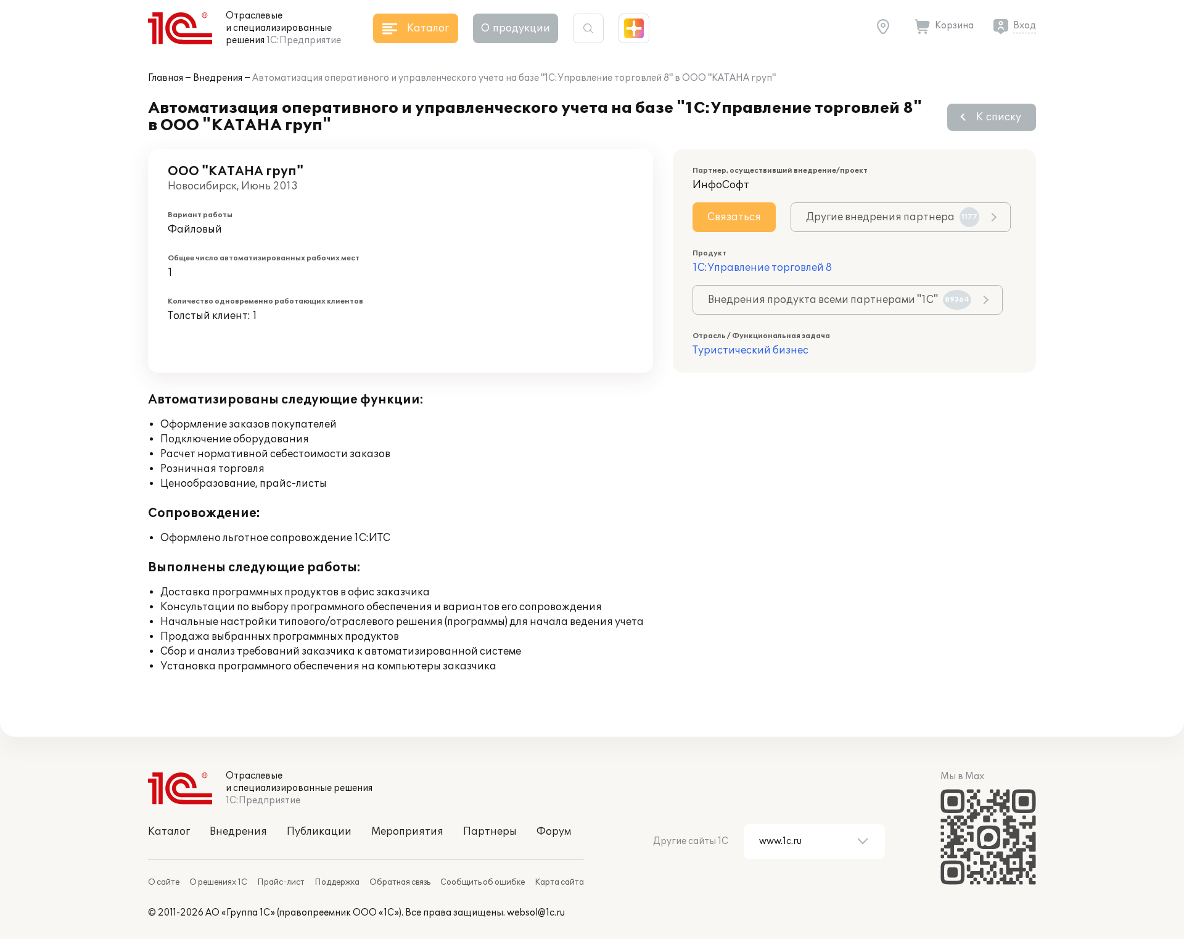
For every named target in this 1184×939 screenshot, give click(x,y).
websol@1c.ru (536, 913)
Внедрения (217, 78)
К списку (998, 117)
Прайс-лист (281, 882)
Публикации (319, 831)
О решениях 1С (218, 882)
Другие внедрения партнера (891, 217)
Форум (553, 831)
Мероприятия (407, 831)
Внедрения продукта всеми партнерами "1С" (838, 300)
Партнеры (490, 831)
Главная (165, 78)
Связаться (734, 217)
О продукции (515, 28)
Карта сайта (559, 882)
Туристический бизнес (750, 350)
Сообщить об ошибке (482, 882)
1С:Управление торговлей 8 (762, 268)
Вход (1024, 25)
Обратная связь (399, 882)
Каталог (169, 831)
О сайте (163, 882)
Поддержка (337, 882)
